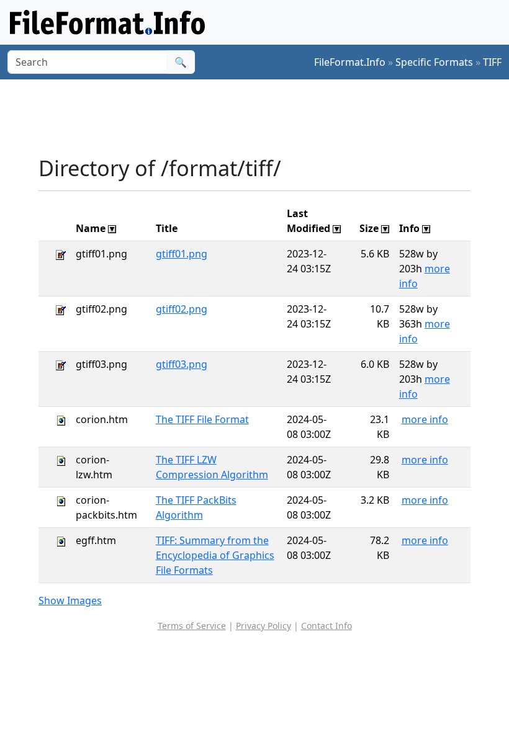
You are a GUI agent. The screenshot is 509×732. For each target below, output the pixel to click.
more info (425, 419)
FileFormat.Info (349, 62)
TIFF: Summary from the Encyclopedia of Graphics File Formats (215, 555)
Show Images (70, 600)
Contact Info (326, 626)
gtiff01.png (181, 254)
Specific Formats (434, 62)
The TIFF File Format (202, 419)
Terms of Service (192, 626)
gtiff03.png (181, 364)
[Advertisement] (264, 117)
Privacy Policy (263, 626)
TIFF (492, 62)
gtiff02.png (181, 309)
